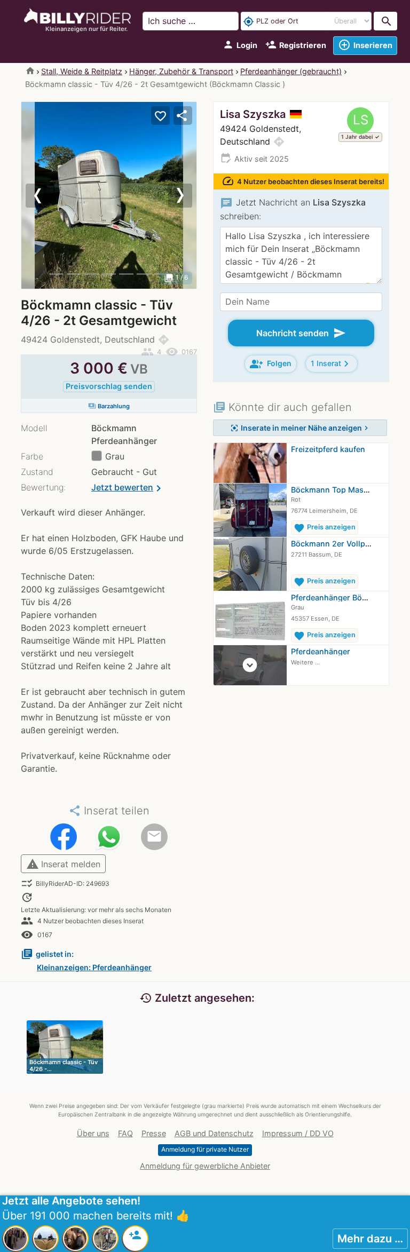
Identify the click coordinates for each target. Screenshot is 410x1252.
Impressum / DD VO (298, 1133)
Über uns (93, 1133)
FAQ (125, 1133)
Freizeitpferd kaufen (328, 449)
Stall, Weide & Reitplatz (81, 71)
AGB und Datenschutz (214, 1133)
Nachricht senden (301, 333)
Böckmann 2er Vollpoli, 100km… (350, 543)
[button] (34, 195)
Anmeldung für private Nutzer (205, 1149)
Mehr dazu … (370, 1238)
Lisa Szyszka (253, 114)
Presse (153, 1133)
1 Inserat (331, 364)
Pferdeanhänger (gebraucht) (291, 71)
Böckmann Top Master (332, 489)
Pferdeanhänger (320, 651)
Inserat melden (63, 864)
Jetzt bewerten (128, 488)
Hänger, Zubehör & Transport (181, 71)
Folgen (270, 364)
